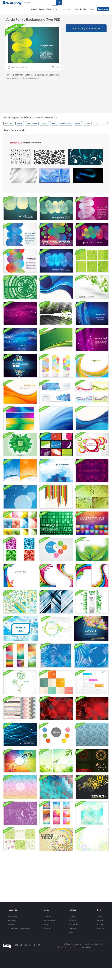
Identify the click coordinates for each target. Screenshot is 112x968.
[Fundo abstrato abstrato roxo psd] (20, 813)
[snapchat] (34, 945)
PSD (55, 9)
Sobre (100, 916)
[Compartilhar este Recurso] (58, 67)
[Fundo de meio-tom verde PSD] (56, 313)
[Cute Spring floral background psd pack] (20, 602)
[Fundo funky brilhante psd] (92, 234)
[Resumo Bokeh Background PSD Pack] (20, 523)
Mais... (72, 932)
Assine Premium (81, 9)
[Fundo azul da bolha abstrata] (92, 418)
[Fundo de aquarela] (92, 523)
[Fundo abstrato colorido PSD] (56, 839)
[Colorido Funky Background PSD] (56, 234)
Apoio (46, 924)
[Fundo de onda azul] (56, 418)
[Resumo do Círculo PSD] (91, 655)
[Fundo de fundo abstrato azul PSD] (56, 655)
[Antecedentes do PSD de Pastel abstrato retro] (20, 708)
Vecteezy (12, 920)
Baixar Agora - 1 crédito (87, 28)
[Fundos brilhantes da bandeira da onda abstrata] (20, 418)
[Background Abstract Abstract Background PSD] (20, 628)
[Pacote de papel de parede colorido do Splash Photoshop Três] (92, 575)
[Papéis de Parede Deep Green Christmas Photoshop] (92, 761)
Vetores (34, 9)
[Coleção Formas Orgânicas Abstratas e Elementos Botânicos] (49, 158)
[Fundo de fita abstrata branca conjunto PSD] (92, 682)
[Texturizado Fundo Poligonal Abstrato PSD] (92, 813)
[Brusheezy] (12, 3)
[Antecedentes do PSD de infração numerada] (56, 549)
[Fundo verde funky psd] (20, 208)
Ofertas (47, 916)
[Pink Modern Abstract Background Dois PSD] (92, 339)
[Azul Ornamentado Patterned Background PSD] (92, 734)
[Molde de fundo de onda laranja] (20, 392)
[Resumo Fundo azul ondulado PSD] (56, 261)
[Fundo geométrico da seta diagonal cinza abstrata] (23, 176)
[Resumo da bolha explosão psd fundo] (92, 470)
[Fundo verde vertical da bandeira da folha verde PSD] (92, 602)
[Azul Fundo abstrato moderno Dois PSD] (92, 313)
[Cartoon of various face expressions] (20, 158)
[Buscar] (59, 2)
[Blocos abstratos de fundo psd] (56, 682)
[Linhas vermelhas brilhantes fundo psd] (20, 734)
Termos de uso (64, 947)
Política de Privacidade (82, 947)
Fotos (41, 9)
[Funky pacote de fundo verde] (92, 261)
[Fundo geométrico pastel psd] (20, 787)
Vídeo (48, 9)
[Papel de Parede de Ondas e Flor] (92, 839)
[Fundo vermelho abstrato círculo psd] (56, 708)
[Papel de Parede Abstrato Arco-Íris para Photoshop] (20, 761)
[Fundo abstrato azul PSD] (56, 602)
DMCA (47, 928)
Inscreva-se (103, 9)
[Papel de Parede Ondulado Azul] (56, 287)
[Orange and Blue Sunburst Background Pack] (20, 470)
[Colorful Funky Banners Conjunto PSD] (56, 366)
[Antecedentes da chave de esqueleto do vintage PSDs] (92, 497)
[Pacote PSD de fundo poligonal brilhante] (20, 549)
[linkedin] (39, 945)
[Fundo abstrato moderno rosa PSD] (20, 313)
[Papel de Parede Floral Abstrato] (20, 682)
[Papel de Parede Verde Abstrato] (56, 339)
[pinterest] (25, 945)
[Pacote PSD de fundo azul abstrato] (20, 497)
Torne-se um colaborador (19, 928)
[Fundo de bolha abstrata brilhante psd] (20, 366)
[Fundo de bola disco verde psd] (56, 523)
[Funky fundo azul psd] (20, 234)
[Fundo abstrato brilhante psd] (92, 444)
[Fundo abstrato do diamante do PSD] (56, 787)
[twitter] (21, 945)
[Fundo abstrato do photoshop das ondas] (92, 392)
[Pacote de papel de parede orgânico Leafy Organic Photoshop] (56, 761)
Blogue (100, 924)
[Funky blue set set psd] (56, 392)
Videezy (11, 924)
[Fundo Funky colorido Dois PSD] (20, 261)
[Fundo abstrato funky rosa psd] (92, 208)
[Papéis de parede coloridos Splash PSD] (20, 575)
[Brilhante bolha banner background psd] (91, 628)
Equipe (100, 920)
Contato (100, 928)
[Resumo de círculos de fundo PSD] (56, 734)
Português (73, 924)
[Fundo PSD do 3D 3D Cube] (20, 444)
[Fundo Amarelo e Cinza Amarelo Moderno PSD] (92, 787)
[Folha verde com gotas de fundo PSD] (92, 549)
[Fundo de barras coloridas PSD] (56, 497)
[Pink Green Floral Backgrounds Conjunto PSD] (20, 839)
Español (72, 920)
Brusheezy (12, 916)
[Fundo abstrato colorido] (92, 366)
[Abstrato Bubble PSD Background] (56, 628)
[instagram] (30, 945)
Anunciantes (49, 920)
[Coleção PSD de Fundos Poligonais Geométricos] (20, 655)
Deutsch (72, 928)
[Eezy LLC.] (7, 945)
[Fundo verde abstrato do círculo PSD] (20, 287)
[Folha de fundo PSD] (92, 287)
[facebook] (16, 945)
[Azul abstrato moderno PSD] (20, 339)
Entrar (92, 9)
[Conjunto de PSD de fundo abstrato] (56, 444)
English (72, 916)
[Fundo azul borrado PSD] (56, 470)
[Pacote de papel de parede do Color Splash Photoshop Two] (56, 575)
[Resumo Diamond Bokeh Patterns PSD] (56, 813)
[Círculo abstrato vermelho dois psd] (92, 708)
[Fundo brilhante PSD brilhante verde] (56, 208)
